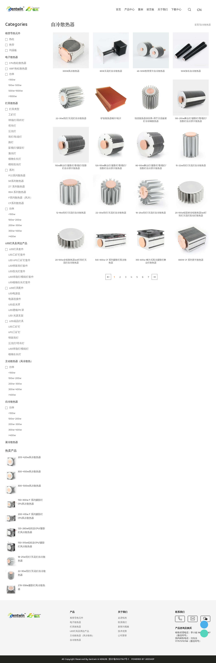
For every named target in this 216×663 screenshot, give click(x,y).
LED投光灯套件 (16, 271)
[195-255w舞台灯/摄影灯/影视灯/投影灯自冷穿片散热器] (191, 97)
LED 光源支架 (15, 316)
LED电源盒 (14, 293)
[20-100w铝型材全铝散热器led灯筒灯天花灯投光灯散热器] (191, 192)
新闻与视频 (123, 627)
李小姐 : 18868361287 (204, 625)
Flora (204, 633)
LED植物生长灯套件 (19, 282)
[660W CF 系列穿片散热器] (191, 239)
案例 (140, 9)
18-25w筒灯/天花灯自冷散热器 (31, 559)
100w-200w (14, 220)
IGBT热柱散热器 (18, 69)
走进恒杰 (122, 618)
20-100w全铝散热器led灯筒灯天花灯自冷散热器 (71, 261)
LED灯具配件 (16, 288)
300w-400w (15, 231)
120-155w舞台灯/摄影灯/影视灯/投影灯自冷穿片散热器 (110, 167)
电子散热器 (11, 57)
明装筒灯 (13, 338)
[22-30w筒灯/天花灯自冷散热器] (71, 97)
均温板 (13, 50)
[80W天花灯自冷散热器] (111, 50)
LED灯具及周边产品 (16, 243)
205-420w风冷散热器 (29, 457)
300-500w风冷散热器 (29, 486)
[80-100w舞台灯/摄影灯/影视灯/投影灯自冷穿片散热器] (151, 145)
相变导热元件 (12, 33)
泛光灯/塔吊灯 (16, 343)
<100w (11, 80)
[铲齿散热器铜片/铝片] (111, 97)
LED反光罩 (14, 304)
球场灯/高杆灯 (16, 120)
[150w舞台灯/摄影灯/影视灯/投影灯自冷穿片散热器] (71, 145)
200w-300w (15, 225)
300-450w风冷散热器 (29, 472)
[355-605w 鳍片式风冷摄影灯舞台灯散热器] (151, 239)
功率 (11, 74)
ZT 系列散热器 (16, 186)
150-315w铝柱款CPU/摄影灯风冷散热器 (31, 545)
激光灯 (12, 153)
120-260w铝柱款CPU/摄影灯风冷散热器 (31, 530)
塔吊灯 (12, 126)
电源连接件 (14, 299)
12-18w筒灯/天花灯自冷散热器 (71, 213)
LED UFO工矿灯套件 (19, 260)
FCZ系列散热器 (16, 175)
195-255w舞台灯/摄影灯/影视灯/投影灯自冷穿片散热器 (191, 120)
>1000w (12, 96)
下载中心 (176, 9)
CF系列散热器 (16, 203)
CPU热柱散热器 (17, 63)
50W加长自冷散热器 (191, 71)
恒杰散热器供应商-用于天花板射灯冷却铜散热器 (151, 120)
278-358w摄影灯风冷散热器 (31, 587)
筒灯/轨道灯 (15, 137)
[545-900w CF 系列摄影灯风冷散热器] (111, 239)
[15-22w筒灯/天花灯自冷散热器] (191, 145)
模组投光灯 (14, 164)
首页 (118, 9)
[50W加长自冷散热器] (191, 50)
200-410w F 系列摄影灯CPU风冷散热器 (30, 516)
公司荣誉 (122, 636)
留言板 (150, 9)
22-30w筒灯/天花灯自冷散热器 (32, 573)
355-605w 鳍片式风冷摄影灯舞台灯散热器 (151, 261)
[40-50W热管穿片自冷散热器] (151, 50)
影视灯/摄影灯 (16, 148)
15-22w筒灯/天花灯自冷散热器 (191, 165)
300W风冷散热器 (71, 71)
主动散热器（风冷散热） (19, 361)
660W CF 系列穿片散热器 (190, 260)
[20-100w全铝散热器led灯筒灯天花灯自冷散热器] (71, 239)
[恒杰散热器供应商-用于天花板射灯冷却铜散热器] (151, 97)
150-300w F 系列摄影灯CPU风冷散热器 (30, 502)
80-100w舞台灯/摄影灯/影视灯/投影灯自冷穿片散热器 (151, 167)
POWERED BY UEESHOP (142, 659)
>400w (12, 236)
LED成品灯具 (16, 321)
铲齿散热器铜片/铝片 (111, 118)
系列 (11, 170)
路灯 (10, 142)
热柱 (11, 39)
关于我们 (163, 9)
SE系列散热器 (16, 181)
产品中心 (129, 9)
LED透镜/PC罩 (16, 310)
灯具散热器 (11, 103)
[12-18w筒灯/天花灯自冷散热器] (71, 192)
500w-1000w (15, 91)
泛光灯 (12, 131)
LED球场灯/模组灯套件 (21, 277)
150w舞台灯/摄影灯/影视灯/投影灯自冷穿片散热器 (71, 167)
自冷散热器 (11, 402)
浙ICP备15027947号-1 (118, 659)
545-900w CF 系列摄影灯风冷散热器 (111, 261)
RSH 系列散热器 (17, 192)
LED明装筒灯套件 (18, 266)
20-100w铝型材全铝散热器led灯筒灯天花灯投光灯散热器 (191, 214)
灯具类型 (14, 109)
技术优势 (122, 631)
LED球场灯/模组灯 (18, 349)
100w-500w (15, 85)
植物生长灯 (14, 159)
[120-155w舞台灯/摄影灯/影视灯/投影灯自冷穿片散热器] (111, 145)
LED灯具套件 (16, 249)
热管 (11, 45)
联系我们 (122, 622)
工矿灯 (12, 115)
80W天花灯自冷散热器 (111, 71)
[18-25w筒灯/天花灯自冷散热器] (151, 192)
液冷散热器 (11, 442)
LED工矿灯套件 (16, 255)
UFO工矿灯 (14, 332)
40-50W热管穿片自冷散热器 (151, 71)
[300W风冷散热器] (71, 50)
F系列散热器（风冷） (20, 198)
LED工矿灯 (14, 327)
